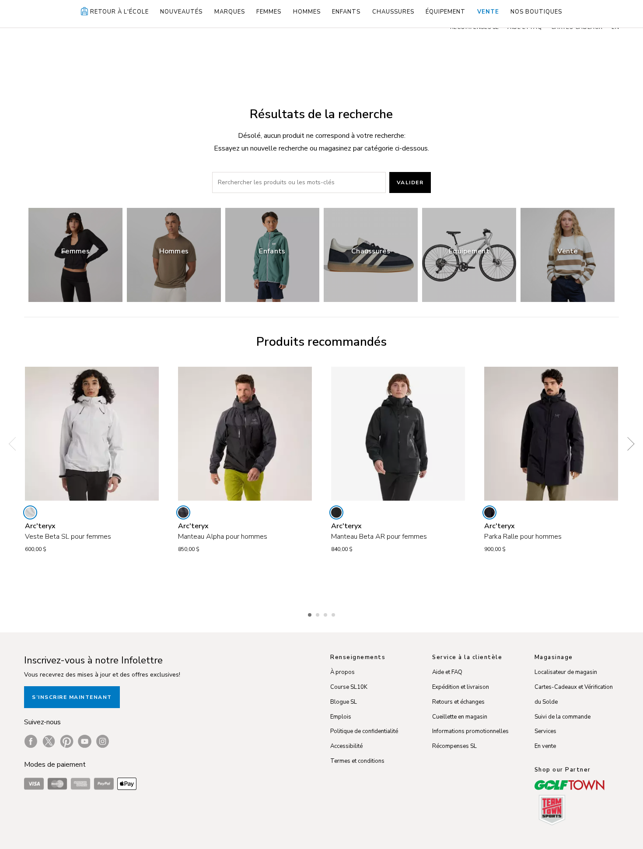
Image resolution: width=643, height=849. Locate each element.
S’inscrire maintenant (72, 697)
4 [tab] (334, 613)
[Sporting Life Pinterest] (66, 741)
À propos (342, 672)
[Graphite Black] (183, 512)
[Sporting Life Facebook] (31, 741)
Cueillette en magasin (459, 717)
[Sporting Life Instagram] (102, 741)
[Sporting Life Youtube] (84, 741)
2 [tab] (318, 613)
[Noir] (489, 512)
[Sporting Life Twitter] (49, 741)
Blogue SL (343, 702)
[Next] (628, 444)
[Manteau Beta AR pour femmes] (398, 434)
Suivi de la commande (563, 717)
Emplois (340, 717)
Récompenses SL (454, 746)
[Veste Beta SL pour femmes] (92, 434)
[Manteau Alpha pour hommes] (245, 434)
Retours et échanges (458, 702)
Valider (410, 182)
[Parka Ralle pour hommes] (551, 434)
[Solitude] (30, 512)
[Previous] (15, 444)
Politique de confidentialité (364, 731)
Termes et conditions (357, 761)
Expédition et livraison (460, 687)
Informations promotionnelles (470, 731)
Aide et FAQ (447, 672)
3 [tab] (326, 613)
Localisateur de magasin (566, 672)
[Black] (336, 512)
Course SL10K (348, 687)
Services (545, 731)
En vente (545, 746)
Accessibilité (346, 746)
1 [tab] (310, 613)
